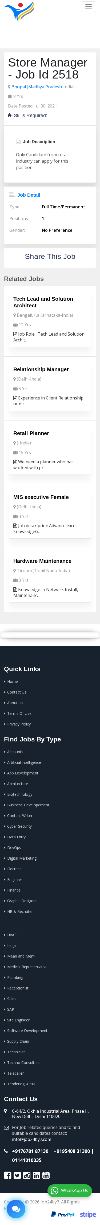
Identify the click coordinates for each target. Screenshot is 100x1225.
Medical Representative (27, 966)
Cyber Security (19, 826)
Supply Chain (18, 1041)
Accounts (15, 751)
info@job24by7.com (31, 1139)
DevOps (14, 847)
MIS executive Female (41, 497)
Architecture (17, 783)
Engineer (14, 879)
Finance (14, 890)
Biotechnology (19, 794)
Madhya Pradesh (45, 87)
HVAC (12, 934)
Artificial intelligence (24, 762)
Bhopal (18, 87)
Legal (12, 945)
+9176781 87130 (30, 1151)
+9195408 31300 (72, 1151)
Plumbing (15, 977)
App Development (22, 773)
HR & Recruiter (20, 911)
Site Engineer (18, 1019)
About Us (15, 702)
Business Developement (28, 804)
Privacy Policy (19, 724)
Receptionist (18, 988)
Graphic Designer (22, 900)
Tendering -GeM (21, 1083)
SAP (10, 1009)
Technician (16, 1051)
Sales (11, 998)
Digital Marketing (22, 858)
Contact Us (16, 692)
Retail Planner (31, 433)
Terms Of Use (19, 713)
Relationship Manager (41, 369)
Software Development (27, 1030)
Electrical (14, 868)
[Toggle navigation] (88, 6)
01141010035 (26, 1160)
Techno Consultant (23, 1062)
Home (38, 40)
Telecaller (15, 1073)
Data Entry (16, 836)
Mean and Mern (21, 956)
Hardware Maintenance (42, 561)
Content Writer (20, 815)
